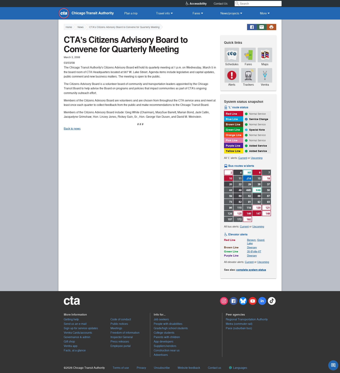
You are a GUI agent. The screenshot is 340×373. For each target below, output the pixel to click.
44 (230, 190)
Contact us (214, 367)
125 (239, 213)
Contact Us (221, 3)
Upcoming (256, 157)
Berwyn (251, 239)
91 (249, 201)
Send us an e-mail (75, 323)
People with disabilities (168, 323)
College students (164, 332)
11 (240, 178)
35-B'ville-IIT (254, 251)
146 (249, 213)
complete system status (251, 269)
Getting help (71, 319)
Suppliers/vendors (165, 345)
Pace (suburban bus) (239, 328)
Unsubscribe (162, 367)
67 (268, 195)
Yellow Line (233, 150)
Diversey (252, 247)
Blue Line (232, 119)
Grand (260, 239)
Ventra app (70, 345)
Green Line (233, 129)
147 (258, 213)
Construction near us (167, 350)
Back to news (72, 128)
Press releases (119, 341)
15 (259, 178)
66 (259, 195)
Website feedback (189, 367)
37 (268, 184)
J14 (248, 178)
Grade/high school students (171, 328)
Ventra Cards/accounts (78, 332)
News (81, 27)
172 (239, 219)
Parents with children (167, 337)
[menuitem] (131, 13)
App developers (163, 341)
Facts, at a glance (75, 350)
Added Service (258, 145)
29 (249, 184)
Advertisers (161, 354)
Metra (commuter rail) (239, 323)
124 (230, 213)
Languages (239, 367)
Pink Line (231, 140)
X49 (258, 190)
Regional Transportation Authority (247, 319)
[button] (107, 314)
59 (230, 195)
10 (230, 178)
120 (258, 207)
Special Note (257, 129)
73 (230, 201)
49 (240, 190)
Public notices (119, 323)
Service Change (258, 119)
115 (239, 207)
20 (230, 184)
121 (268, 207)
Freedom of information (125, 332)
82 (240, 201)
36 (259, 184)
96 (230, 207)
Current (242, 157)
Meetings (116, 328)
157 (230, 219)
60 (240, 195)
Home (69, 27)
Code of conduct (120, 319)
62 (249, 195)
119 (249, 207)
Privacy (141, 367)
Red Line (231, 113)
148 (268, 213)
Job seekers (161, 319)
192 (249, 219)
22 (240, 184)
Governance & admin (77, 337)
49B (248, 190)
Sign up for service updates (81, 328)
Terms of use (121, 367)
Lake (250, 243)
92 (259, 201)
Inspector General (121, 337)
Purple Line (233, 145)
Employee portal (120, 345)
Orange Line (233, 135)
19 (268, 178)
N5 (249, 172)
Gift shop (69, 341)
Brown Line (233, 124)
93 (268, 201)
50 (268, 190)
